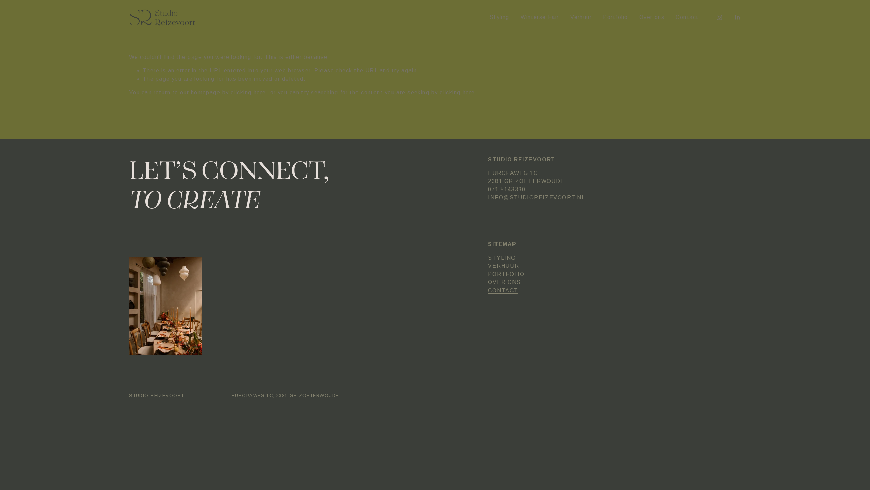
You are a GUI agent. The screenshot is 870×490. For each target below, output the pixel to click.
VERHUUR (503, 266)
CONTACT (503, 290)
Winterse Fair (540, 17)
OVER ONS (504, 282)
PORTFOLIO (506, 274)
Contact (687, 17)
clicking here (248, 92)
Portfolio (615, 17)
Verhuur (581, 17)
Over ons (652, 17)
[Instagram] (719, 17)
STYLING (502, 258)
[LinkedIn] (737, 17)
